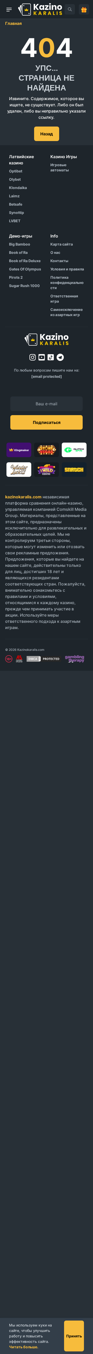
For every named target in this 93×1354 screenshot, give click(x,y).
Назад (46, 133)
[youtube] (41, 357)
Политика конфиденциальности (67, 282)
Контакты (59, 261)
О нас (55, 252)
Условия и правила (67, 269)
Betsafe (15, 204)
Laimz (14, 196)
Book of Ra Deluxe (25, 261)
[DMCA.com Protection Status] (44, 658)
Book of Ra (18, 252)
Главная (13, 23)
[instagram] (32, 357)
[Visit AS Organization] (19, 658)
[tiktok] (50, 357)
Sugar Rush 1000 (24, 285)
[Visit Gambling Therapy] (74, 658)
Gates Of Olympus (25, 269)
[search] (69, 9)
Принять (74, 1336)
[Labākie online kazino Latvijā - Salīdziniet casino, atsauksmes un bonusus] (40, 9)
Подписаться (46, 422)
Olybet (15, 179)
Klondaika (18, 187)
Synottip (16, 212)
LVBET (14, 221)
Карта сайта (61, 244)
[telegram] (60, 357)
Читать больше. (23, 1347)
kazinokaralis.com (23, 496)
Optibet (15, 171)
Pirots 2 (16, 277)
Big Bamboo (19, 244)
